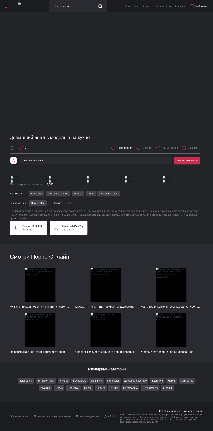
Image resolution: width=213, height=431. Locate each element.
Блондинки (26, 380)
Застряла (157, 380)
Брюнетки (36, 193)
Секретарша (130, 388)
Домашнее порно (58, 193)
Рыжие (114, 388)
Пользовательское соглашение (52, 416)
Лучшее (147, 6)
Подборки (73, 388)
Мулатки (46, 388)
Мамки (172, 380)
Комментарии (170, 148)
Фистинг (167, 388)
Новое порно (132, 6)
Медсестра (187, 380)
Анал (91, 193)
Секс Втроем (150, 388)
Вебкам (77, 193)
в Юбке (63, 380)
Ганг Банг (96, 380)
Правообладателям (87, 416)
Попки (88, 388)
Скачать (147, 148)
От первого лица (109, 193)
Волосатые (79, 380)
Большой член (45, 380)
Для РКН (109, 416)
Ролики (101, 388)
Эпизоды (193, 148)
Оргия (59, 388)
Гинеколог (113, 380)
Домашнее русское (135, 380)
